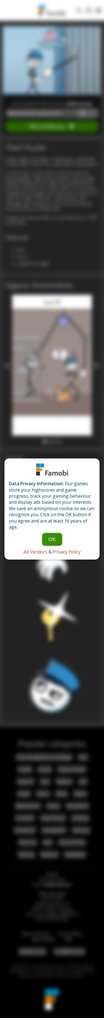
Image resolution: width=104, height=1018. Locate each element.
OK (52, 539)
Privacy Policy (66, 552)
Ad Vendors (35, 552)
